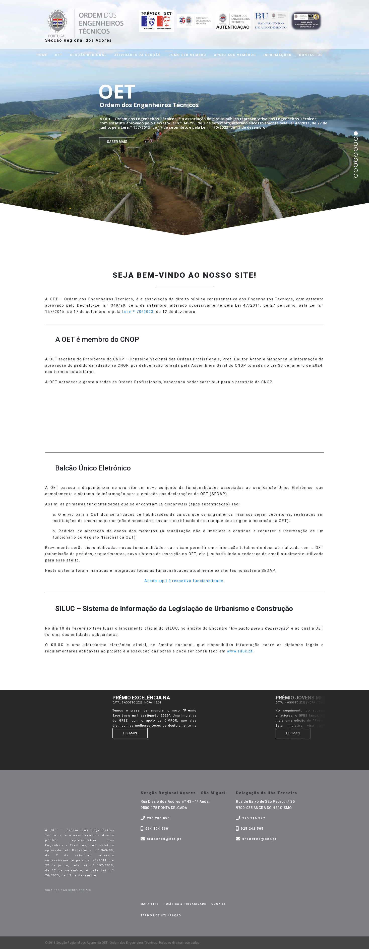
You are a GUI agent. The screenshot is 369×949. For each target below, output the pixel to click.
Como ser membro (187, 55)
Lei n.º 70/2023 (138, 312)
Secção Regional (88, 55)
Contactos (311, 55)
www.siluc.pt (240, 651)
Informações (277, 55)
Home (41, 55)
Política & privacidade (185, 904)
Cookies (218, 904)
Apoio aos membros (235, 55)
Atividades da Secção (137, 55)
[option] (118, 717)
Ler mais (122, 733)
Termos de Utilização (161, 915)
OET (59, 55)
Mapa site (150, 904)
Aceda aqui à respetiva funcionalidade (183, 581)
